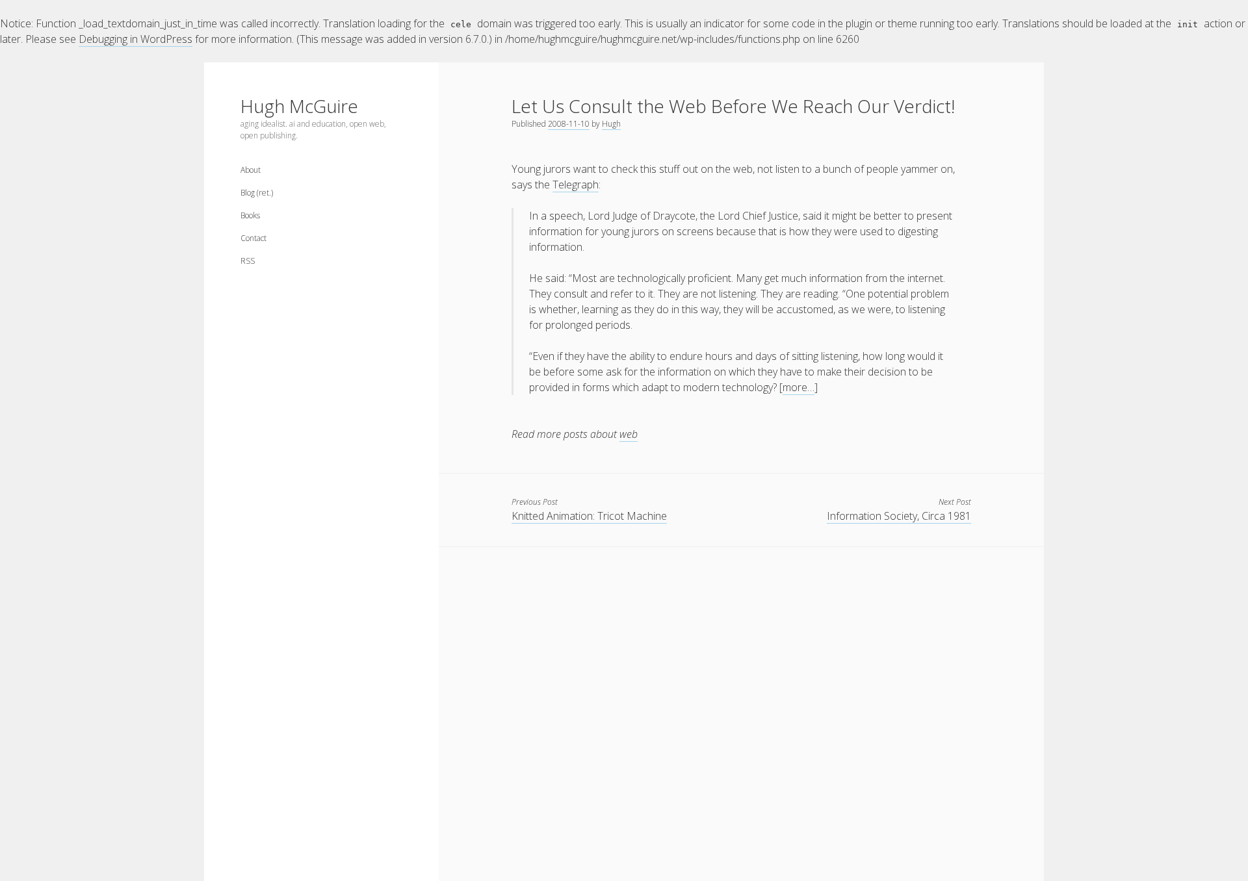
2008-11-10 (569, 123)
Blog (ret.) (256, 192)
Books (250, 215)
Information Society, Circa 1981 (899, 516)
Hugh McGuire (299, 106)
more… (798, 387)
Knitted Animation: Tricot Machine (589, 516)
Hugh (611, 123)
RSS (247, 260)
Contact (253, 238)
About (250, 169)
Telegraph (575, 184)
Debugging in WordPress (135, 39)
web (628, 434)
